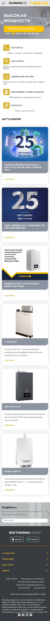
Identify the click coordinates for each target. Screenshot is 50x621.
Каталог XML (25, 588)
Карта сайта (12, 579)
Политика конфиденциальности (30, 585)
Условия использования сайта (31, 582)
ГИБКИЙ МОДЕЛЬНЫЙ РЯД (21, 29)
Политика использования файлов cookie (28, 594)
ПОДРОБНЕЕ (9, 179)
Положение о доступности (32, 579)
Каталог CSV (40, 588)
